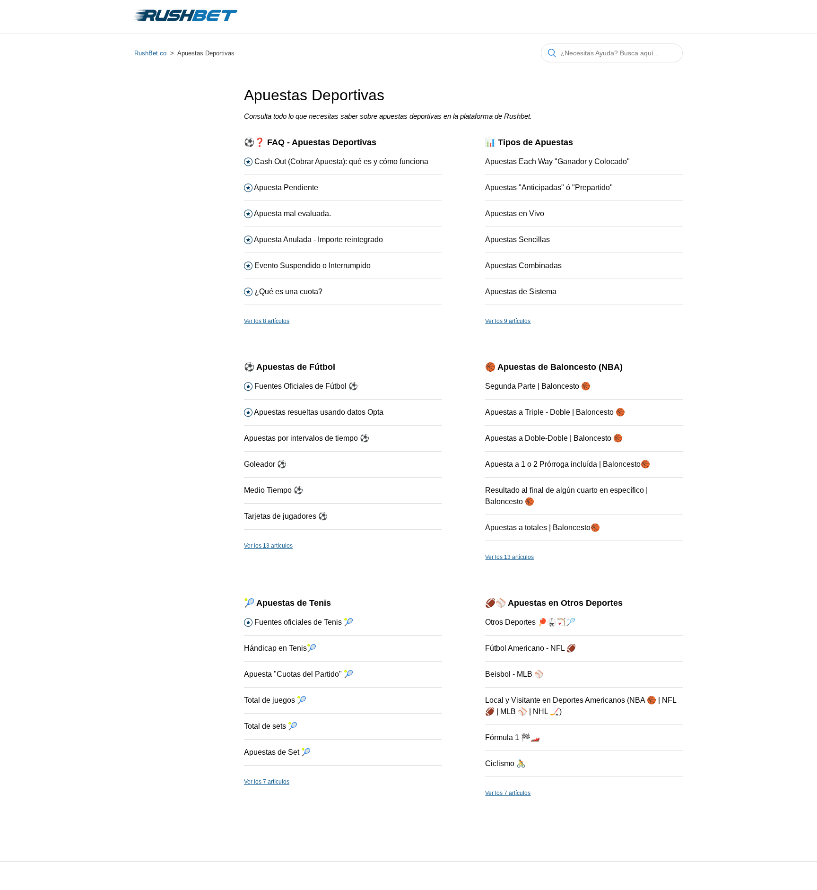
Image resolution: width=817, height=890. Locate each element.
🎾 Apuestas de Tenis (287, 603)
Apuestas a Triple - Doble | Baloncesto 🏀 (555, 412)
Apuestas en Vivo (514, 213)
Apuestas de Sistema (520, 292)
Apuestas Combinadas (523, 266)
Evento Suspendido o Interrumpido (312, 266)
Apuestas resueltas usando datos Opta (318, 412)
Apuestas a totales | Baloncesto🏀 (542, 528)
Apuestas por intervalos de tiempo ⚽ (306, 438)
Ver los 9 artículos (507, 321)
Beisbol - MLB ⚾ (514, 674)
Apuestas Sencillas (517, 240)
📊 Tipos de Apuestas (529, 142)
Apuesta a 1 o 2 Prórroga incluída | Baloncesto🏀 (567, 464)
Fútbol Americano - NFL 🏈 (530, 648)
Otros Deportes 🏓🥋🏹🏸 (530, 622)
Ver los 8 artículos (266, 321)
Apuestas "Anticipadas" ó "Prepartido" (549, 187)
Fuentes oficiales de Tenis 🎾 (303, 622)
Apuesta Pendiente (286, 187)
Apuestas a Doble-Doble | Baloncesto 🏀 (554, 438)
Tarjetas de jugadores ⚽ (286, 516)
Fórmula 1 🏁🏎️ (512, 737)
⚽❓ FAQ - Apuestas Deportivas (310, 142)
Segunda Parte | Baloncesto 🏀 (538, 386)
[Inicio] (185, 21)
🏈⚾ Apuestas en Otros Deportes (554, 603)
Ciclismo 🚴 (505, 763)
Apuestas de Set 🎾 (277, 752)
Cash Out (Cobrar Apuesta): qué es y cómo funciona (341, 161)
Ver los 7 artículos (266, 781)
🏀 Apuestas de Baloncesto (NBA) (554, 367)
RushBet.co (150, 53)
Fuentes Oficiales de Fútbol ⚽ (306, 386)
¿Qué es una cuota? (288, 292)
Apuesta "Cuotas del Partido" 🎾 (298, 674)
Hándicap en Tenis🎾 (280, 648)
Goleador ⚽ (265, 464)
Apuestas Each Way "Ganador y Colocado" (557, 161)
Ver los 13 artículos (268, 545)
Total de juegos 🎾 (275, 700)
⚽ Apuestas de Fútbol (289, 367)
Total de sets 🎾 (270, 726)
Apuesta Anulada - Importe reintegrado (318, 240)
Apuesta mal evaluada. (292, 213)
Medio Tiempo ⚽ (273, 490)
